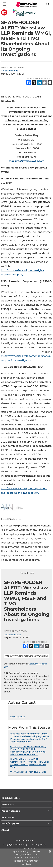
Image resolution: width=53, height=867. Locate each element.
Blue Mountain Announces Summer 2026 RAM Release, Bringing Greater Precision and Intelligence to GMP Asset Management (30, 737)
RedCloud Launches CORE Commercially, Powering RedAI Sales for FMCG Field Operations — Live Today (29, 763)
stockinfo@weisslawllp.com (26, 161)
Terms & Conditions (24, 840)
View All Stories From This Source (28, 772)
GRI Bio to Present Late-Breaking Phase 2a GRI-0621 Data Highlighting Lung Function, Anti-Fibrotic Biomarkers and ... (28, 750)
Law (6, 667)
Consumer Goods (37, 663)
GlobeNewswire (9, 70)
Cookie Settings (26, 848)
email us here (17, 716)
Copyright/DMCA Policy (15, 844)
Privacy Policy (39, 844)
